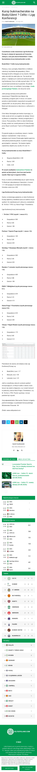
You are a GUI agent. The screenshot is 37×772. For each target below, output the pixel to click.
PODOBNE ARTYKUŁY (9, 459)
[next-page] (6, 491)
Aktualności (14, 7)
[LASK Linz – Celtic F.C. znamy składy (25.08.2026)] (6, 484)
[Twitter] (8, 422)
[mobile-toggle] (3, 2)
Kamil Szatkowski (9, 21)
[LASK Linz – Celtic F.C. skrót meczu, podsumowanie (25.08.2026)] (6, 475)
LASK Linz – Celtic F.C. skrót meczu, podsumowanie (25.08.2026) (22, 475)
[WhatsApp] (17, 422)
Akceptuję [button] (9, 768)
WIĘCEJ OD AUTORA (24, 459)
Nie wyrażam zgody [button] (27, 768)
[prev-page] (3, 491)
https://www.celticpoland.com (18, 446)
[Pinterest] (12, 422)
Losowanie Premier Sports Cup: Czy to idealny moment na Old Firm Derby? (23, 466)
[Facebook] (4, 422)
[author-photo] (18, 441)
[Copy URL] (26, 422)
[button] (34, 2)
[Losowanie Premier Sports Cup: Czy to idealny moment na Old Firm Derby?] (6, 466)
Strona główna (6, 7)
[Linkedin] (21, 422)
